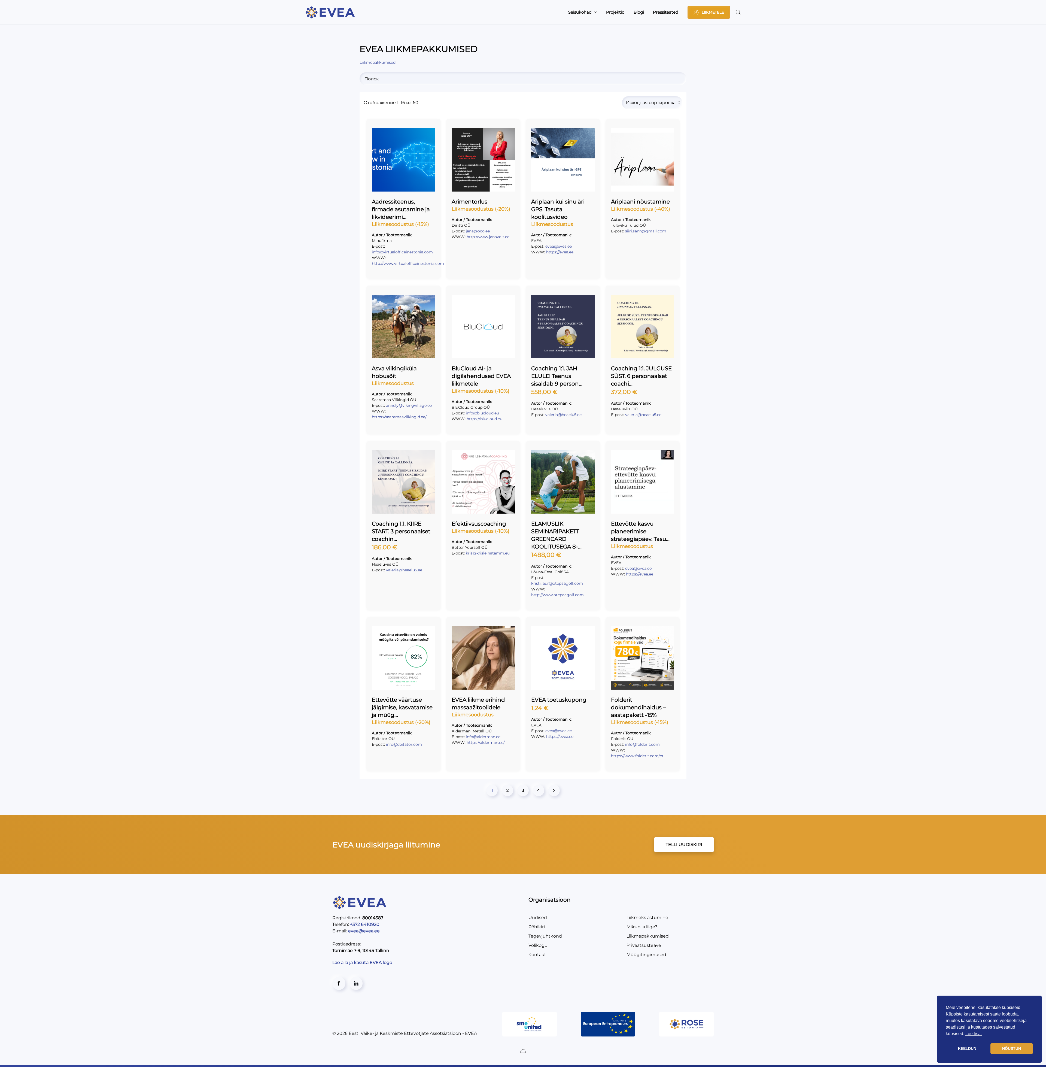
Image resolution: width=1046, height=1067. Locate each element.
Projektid (615, 12)
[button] (738, 12)
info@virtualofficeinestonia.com (402, 252)
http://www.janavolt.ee (488, 236)
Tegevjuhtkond (545, 936)
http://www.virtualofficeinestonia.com (408, 263)
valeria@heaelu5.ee (563, 414)
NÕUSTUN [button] (1011, 1048)
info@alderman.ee (483, 736)
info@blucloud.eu (482, 413)
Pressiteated (665, 12)
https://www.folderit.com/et (637, 755)
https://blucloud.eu (484, 418)
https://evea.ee (559, 252)
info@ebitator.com (404, 744)
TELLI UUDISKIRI (684, 844)
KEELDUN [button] (967, 1048)
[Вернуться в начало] (331, 12)
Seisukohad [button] (580, 12)
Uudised (537, 917)
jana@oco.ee (478, 231)
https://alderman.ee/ (486, 742)
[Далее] (554, 790)
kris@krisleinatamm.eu (488, 553)
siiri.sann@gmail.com (645, 231)
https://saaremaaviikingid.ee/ (399, 416)
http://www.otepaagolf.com (557, 594)
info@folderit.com (642, 744)
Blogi (639, 12)
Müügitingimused (646, 954)
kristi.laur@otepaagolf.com (557, 583)
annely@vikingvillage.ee (409, 405)
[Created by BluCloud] (523, 1050)
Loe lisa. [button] (973, 1033)
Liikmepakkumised (648, 936)
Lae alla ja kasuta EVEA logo (362, 962)
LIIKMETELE (713, 12)
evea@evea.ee (558, 246)
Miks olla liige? (642, 926)
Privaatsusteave (644, 945)
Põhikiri (536, 926)
